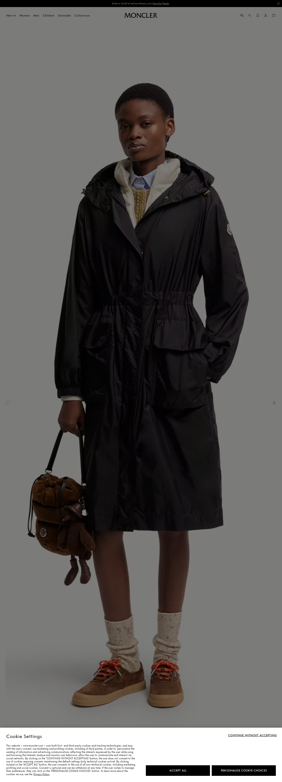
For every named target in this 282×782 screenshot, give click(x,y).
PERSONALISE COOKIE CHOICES (244, 770)
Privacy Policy (41, 774)
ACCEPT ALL (177, 770)
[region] (141, 755)
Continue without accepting (252, 735)
